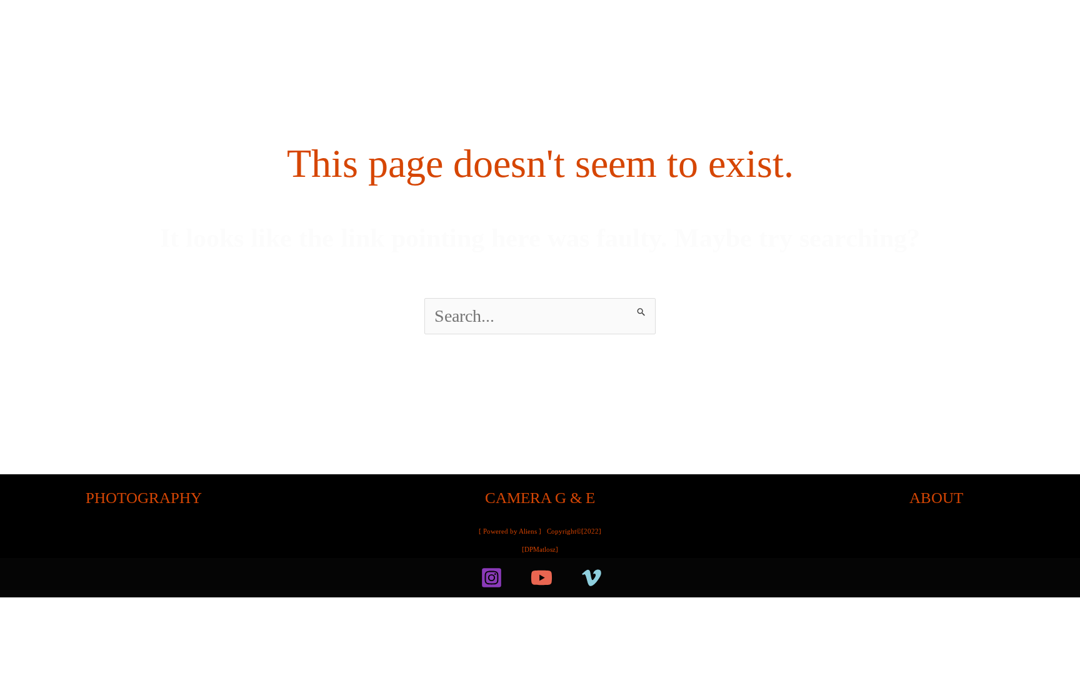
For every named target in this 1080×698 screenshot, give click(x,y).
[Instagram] (491, 577)
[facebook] (452, 578)
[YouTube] (541, 577)
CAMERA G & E (540, 497)
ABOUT (936, 497)
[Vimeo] (591, 577)
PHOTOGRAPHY (144, 497)
